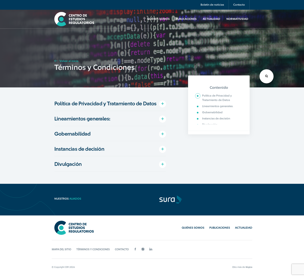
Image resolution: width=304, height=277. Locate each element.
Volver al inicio (68, 61)
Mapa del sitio (61, 249)
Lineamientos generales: (217, 106)
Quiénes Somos (158, 19)
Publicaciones (186, 19)
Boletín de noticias (212, 4)
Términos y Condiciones (93, 249)
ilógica (249, 267)
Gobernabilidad (212, 112)
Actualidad (211, 19)
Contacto (239, 4)
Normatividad (237, 19)
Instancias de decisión (216, 118)
